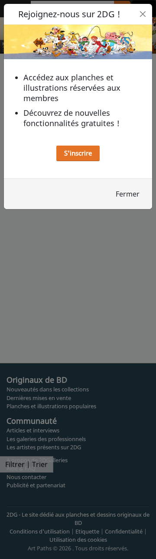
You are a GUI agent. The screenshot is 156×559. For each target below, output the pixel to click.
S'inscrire (78, 153)
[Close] (142, 14)
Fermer (128, 194)
